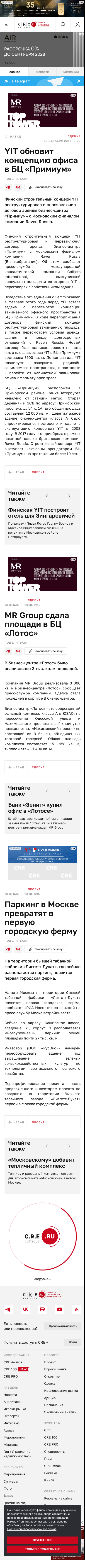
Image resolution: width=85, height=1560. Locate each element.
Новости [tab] (40, 70)
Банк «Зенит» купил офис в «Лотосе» (35, 857)
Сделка (70, 132)
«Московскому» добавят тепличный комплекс (34, 1231)
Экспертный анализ (23, 1314)
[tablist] (41, 69)
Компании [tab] (68, 70)
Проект (34, 937)
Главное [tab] (13, 70)
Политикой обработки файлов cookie (31, 1529)
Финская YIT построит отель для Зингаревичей (38, 547)
